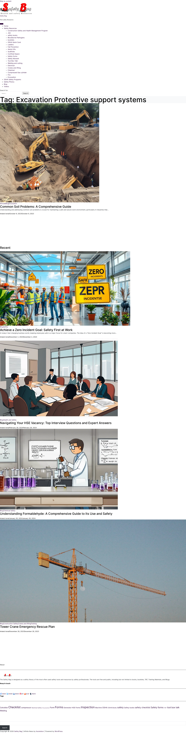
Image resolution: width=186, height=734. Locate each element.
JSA (9, 33)
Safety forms (12, 56)
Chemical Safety (9, 511)
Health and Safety (9, 420)
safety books (12, 35)
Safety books (129, 708)
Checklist (14, 707)
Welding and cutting (15, 63)
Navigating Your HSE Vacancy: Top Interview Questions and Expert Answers (56, 423)
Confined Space (13, 54)
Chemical (11, 70)
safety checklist (142, 707)
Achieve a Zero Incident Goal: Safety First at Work (36, 330)
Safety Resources (10, 28)
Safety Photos (9, 82)
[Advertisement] (58, 228)
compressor (26, 707)
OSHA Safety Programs (12, 79)
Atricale (3, 204)
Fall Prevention (13, 47)
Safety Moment (13, 59)
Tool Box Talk (13, 61)
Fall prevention (45, 708)
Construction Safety (10, 624)
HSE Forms (76, 708)
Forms (59, 707)
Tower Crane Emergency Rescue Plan (27, 627)
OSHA (104, 707)
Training (34, 624)
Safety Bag (3, 16)
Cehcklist (4, 707)
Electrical (11, 65)
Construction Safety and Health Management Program (28, 31)
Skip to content (5, 1)
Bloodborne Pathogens (16, 38)
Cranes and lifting (14, 68)
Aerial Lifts (12, 49)
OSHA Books (112, 708)
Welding (3, 711)
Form (52, 707)
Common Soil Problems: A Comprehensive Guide (35, 206)
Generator (67, 708)
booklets (11, 40)
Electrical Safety (37, 708)
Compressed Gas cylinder (17, 72)
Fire (9, 75)
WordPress (58, 731)
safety (120, 707)
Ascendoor (40, 731)
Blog (5, 84)
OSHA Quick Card (14, 42)
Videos (6, 86)
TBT (165, 708)
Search (4, 728)
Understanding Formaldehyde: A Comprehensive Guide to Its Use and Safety (56, 514)
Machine (98, 708)
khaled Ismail (4, 214)
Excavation (12, 77)
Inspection (88, 707)
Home (6, 26)
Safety (5, 327)
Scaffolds (11, 52)
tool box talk (173, 707)
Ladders (11, 45)
